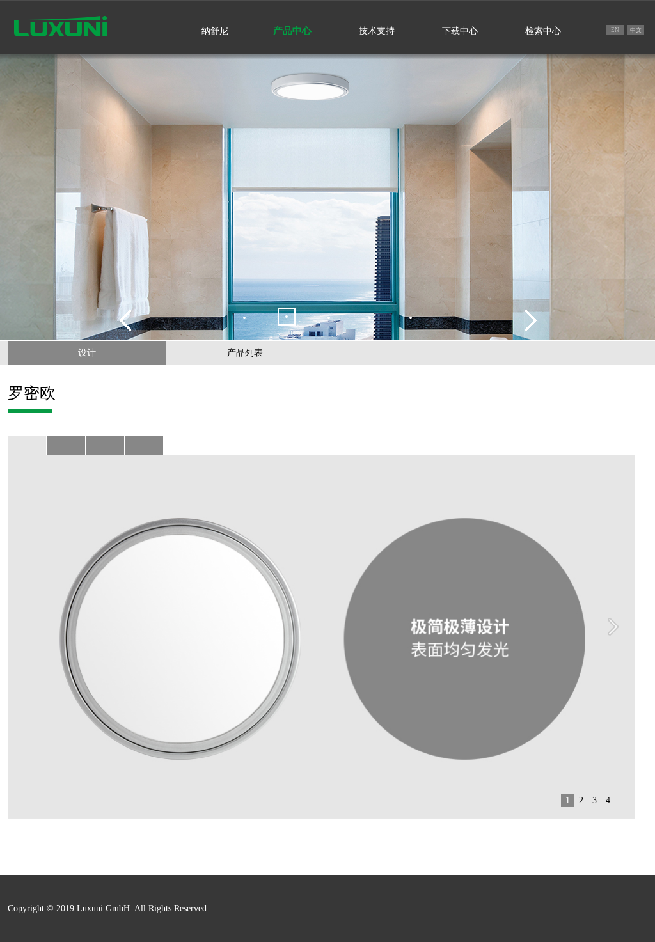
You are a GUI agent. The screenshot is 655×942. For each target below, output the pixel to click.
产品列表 (245, 352)
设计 (87, 352)
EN (615, 30)
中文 (636, 30)
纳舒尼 (214, 31)
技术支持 (377, 31)
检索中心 (543, 31)
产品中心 (292, 31)
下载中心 (460, 31)
